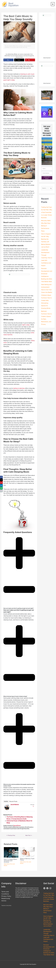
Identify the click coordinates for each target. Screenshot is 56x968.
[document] (28, 484)
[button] (50, 467)
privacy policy (42, 498)
